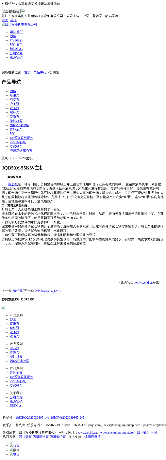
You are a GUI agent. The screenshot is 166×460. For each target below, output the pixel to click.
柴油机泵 (16, 121)
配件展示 (16, 44)
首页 (27, 72)
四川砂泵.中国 (147, 432)
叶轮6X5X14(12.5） (49, 291)
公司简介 (16, 53)
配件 (13, 133)
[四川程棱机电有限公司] (19, 24)
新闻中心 (16, 49)
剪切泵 (14, 99)
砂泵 (13, 36)
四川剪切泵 (58, 437)
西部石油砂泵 (19, 125)
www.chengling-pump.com (117, 432)
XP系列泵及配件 (21, 377)
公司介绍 (16, 397)
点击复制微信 (11, 11)
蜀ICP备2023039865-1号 (32, 417)
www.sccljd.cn (143, 282)
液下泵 (14, 104)
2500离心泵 (18, 142)
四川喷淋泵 (41, 437)
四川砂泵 (25, 437)
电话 (16, 454)
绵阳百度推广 (94, 437)
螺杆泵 (14, 112)
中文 (5, 20)
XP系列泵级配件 (21, 138)
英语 (13, 20)
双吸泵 (14, 108)
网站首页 (16, 32)
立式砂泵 (16, 146)
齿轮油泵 (16, 129)
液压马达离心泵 (21, 150)
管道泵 (14, 116)
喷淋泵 (14, 95)
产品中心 (16, 40)
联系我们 (16, 57)
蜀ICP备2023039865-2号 (67, 417)
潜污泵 (14, 348)
